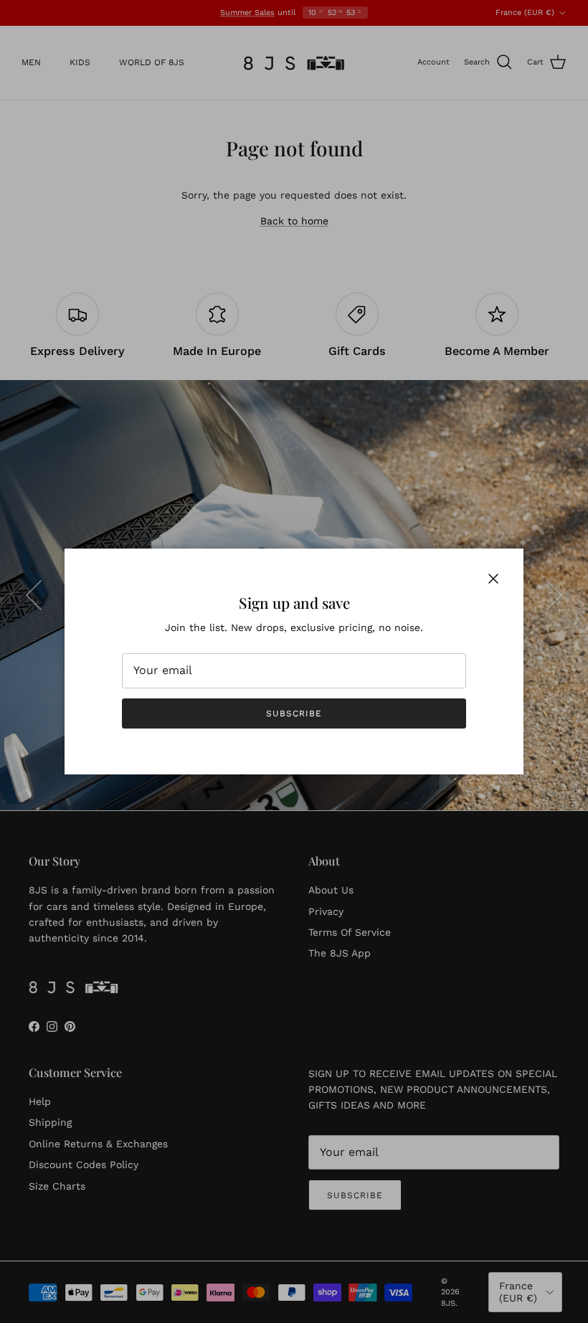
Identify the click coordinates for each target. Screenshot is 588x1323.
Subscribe (294, 713)
